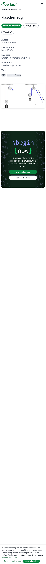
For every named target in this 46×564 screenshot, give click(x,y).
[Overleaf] (9, 4)
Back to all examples (11, 9)
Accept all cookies (31, 561)
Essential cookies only (12, 561)
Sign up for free (23, 172)
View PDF (7, 32)
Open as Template (11, 25)
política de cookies (9, 557)
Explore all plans (23, 177)
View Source (31, 25)
